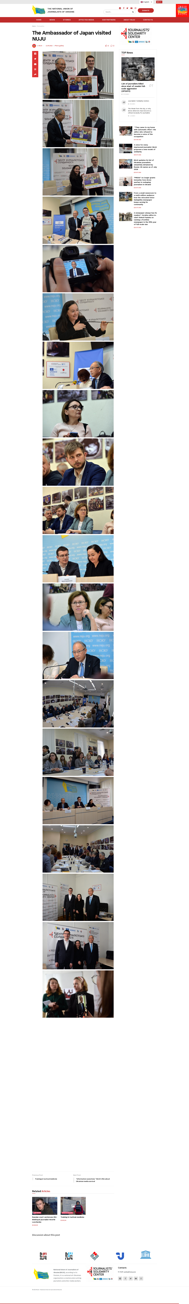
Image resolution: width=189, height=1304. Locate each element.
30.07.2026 (138, 155)
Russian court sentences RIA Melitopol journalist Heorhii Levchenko (44, 1219)
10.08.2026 (138, 139)
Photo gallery (40, 26)
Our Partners (109, 20)
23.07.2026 (138, 227)
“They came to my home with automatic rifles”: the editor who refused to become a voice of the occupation (145, 132)
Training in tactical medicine (72, 1217)
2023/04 (64, 1220)
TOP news (37, 1213)
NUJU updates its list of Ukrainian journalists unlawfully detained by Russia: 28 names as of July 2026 (145, 164)
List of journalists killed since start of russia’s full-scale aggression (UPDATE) (133, 87)
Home (38, 20)
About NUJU (129, 20)
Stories (67, 20)
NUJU (40, 46)
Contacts (148, 20)
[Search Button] (133, 12)
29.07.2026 (138, 172)
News (52, 20)
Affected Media (86, 20)
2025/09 (35, 1225)
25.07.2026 (138, 207)
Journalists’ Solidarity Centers (138, 101)
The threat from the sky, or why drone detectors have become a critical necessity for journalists (139, 111)
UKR (160, 2)
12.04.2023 (49, 46)
